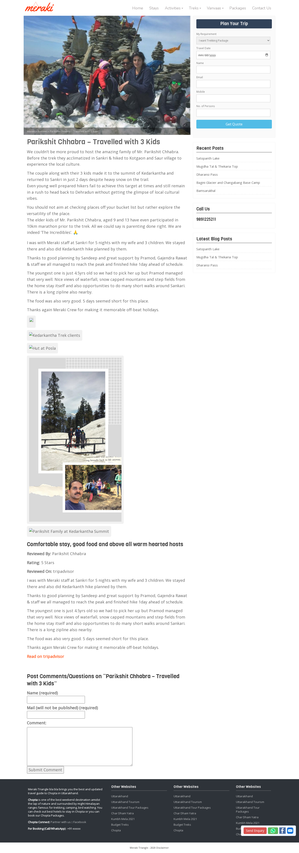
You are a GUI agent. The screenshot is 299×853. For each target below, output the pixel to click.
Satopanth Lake (208, 158)
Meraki (31, 131)
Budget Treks (120, 825)
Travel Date (203, 48)
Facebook (79, 822)
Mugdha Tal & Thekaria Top (217, 166)
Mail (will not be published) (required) (62, 707)
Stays (154, 8)
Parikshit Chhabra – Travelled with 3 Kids (73, 131)
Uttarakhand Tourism (125, 802)
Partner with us (61, 822)
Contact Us (261, 8)
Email (199, 77)
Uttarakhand (119, 796)
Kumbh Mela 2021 (123, 819)
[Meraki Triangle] (41, 5)
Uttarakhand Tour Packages (129, 808)
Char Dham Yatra (122, 813)
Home (137, 8)
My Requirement (206, 34)
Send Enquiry (255, 831)
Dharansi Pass (207, 174)
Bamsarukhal (205, 190)
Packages (237, 8)
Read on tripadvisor (45, 656)
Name (200, 63)
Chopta (116, 830)
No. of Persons (205, 106)
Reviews (42, 131)
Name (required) (42, 692)
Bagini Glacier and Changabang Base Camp (228, 182)
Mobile (200, 92)
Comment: (36, 722)
